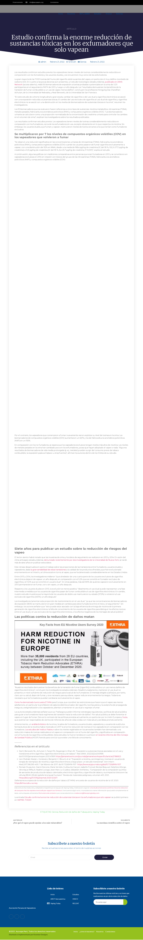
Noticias (119, 14)
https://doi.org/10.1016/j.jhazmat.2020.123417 (38, 778)
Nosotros (71, 14)
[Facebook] (11, 916)
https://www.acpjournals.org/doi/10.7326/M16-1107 (99, 764)
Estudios (97, 14)
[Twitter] (128, 2)
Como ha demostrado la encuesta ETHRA (33, 702)
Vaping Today (99, 812)
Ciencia (83, 62)
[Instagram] (132, 2)
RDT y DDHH (85, 14)
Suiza (124, 717)
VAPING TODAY (24, 800)
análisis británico (38, 724)
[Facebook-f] (125, 2)
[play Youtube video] (71, 652)
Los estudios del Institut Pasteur (39, 730)
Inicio (60, 14)
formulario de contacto (47, 793)
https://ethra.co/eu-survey (26, 783)
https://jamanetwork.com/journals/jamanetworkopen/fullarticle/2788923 (88, 756)
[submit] (125, 902)
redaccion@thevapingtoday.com (87, 793)
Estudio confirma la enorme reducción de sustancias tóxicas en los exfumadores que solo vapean (67, 797)
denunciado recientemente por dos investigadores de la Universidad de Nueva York (81, 560)
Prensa (109, 14)
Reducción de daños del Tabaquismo (75, 812)
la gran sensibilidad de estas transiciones (48, 570)
